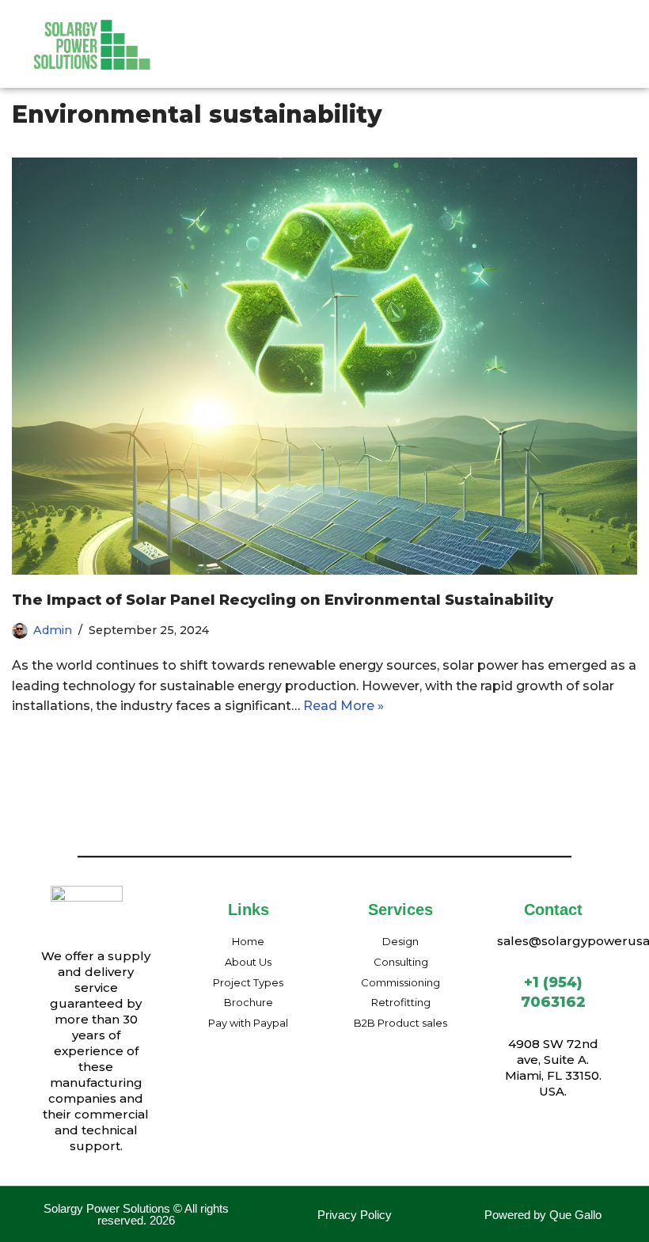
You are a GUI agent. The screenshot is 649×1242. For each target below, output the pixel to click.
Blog (355, 62)
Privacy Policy (354, 1214)
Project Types (435, 31)
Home (205, 31)
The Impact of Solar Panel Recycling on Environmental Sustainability (282, 600)
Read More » (343, 705)
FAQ (511, 31)
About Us (274, 31)
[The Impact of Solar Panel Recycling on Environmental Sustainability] (324, 366)
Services (348, 31)
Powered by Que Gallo (543, 1214)
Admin (52, 630)
